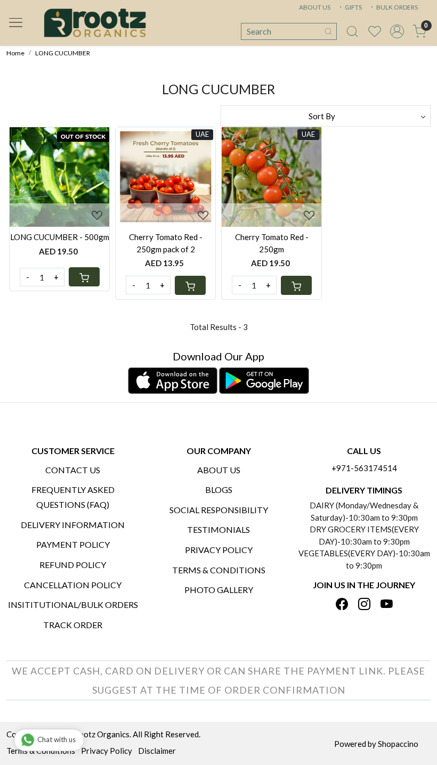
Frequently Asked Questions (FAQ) (73, 496)
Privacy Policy (219, 550)
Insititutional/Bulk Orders (73, 604)
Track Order (72, 625)
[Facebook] (342, 605)
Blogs (218, 489)
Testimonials (218, 529)
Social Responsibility (218, 510)
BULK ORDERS (396, 7)
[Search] (328, 31)
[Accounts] (397, 31)
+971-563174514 (364, 468)
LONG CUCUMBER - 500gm (59, 237)
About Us (218, 470)
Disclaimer (157, 750)
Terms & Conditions (218, 570)
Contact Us (72, 470)
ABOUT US (314, 7)
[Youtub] (386, 605)
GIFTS (353, 7)
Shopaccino (398, 743)
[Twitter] (364, 605)
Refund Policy (72, 565)
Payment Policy (73, 544)
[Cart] (84, 276)
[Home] (95, 22)
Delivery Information (73, 525)
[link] (352, 31)
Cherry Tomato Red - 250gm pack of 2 (166, 243)
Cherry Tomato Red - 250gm (272, 243)
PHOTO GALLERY (218, 590)
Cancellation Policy (73, 585)
